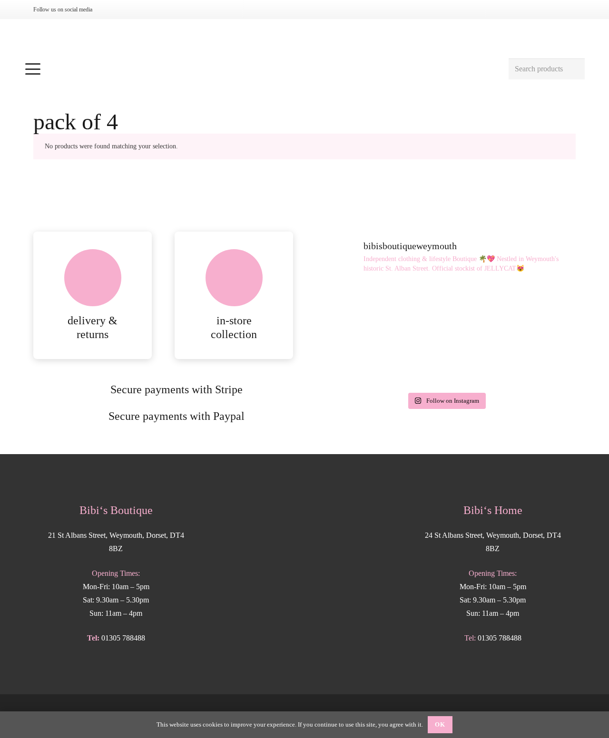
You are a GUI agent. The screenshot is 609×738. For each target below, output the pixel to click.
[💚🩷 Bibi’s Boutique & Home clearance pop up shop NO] (445, 361)
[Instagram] (110, 9)
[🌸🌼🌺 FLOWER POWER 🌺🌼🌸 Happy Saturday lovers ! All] (445, 310)
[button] (261, 69)
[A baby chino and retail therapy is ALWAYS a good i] (534, 361)
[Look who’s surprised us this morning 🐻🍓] (534, 310)
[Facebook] (125, 9)
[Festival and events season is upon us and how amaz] (357, 361)
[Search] (574, 69)
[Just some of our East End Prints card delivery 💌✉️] (357, 310)
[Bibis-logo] (304, 38)
